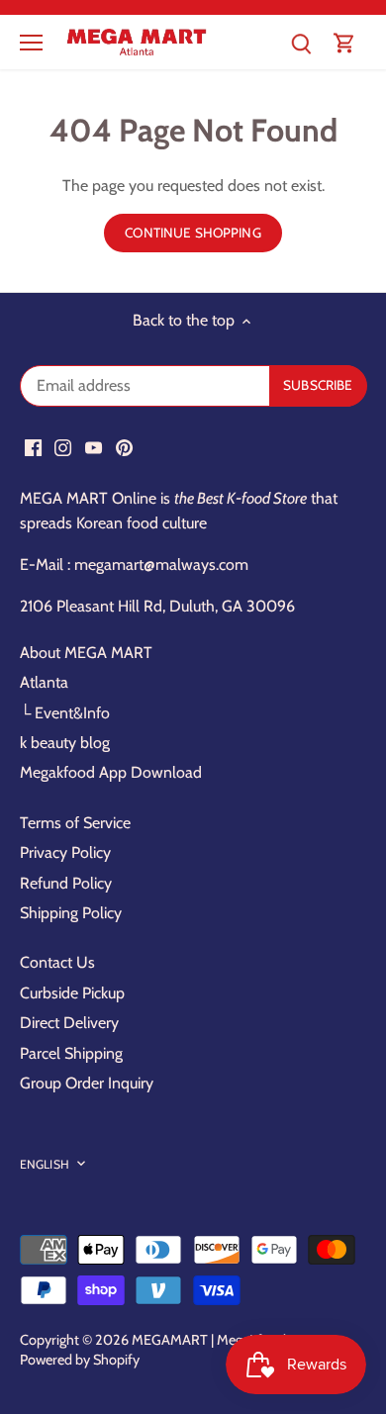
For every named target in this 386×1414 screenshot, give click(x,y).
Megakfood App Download (111, 772)
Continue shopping (192, 232)
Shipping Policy (71, 912)
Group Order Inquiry (86, 1083)
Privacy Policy (65, 852)
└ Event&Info (65, 713)
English (44, 1164)
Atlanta (44, 682)
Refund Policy (66, 883)
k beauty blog (65, 742)
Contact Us (57, 962)
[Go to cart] (344, 42)
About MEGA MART (86, 652)
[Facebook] (33, 446)
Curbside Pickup (72, 993)
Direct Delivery (69, 1022)
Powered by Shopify (80, 1359)
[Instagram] (62, 446)
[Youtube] (93, 446)
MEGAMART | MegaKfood (209, 1340)
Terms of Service (75, 822)
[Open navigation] (31, 42)
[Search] (301, 42)
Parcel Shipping (71, 1053)
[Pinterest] (124, 446)
